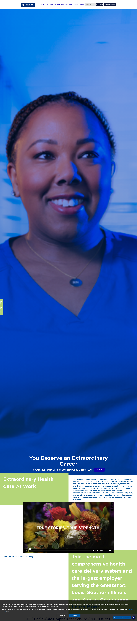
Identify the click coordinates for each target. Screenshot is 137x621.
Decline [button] (62, 615)
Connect (75, 4)
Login (101, 4)
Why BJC (43, 4)
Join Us (99, 470)
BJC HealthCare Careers (53, 4)
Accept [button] (75, 615)
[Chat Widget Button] (133, 617)
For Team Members (110, 4)
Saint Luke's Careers (66, 4)
